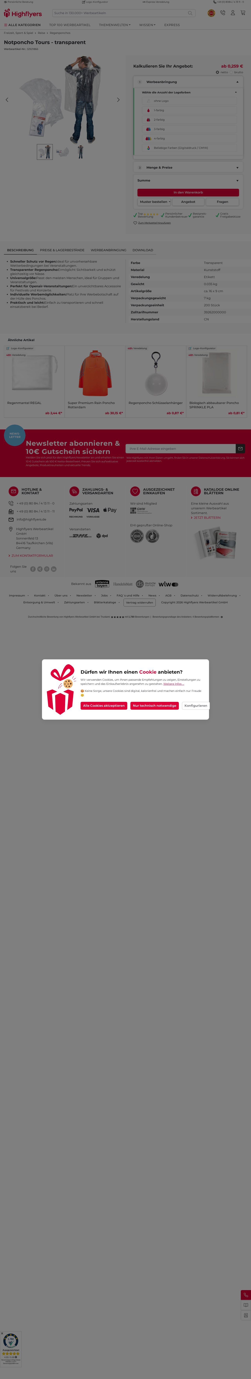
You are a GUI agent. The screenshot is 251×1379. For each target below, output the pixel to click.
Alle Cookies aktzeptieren (104, 706)
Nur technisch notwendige (154, 706)
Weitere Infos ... (173, 684)
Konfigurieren (196, 706)
